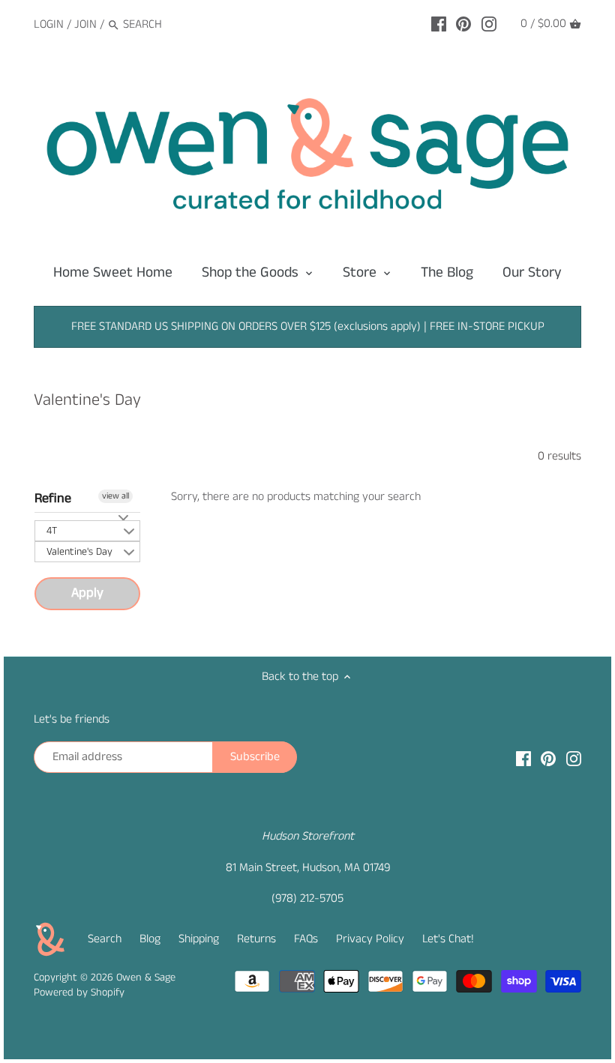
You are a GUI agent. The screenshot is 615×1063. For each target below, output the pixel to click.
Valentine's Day (79, 551)
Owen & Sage (146, 977)
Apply (87, 593)
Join (85, 24)
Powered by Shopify (79, 992)
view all (115, 496)
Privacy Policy (370, 939)
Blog (150, 939)
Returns (256, 939)
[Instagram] (489, 24)
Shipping (198, 939)
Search (105, 939)
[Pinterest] (463, 24)
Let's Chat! (448, 939)
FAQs (306, 939)
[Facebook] (438, 24)
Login (49, 24)
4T (51, 530)
